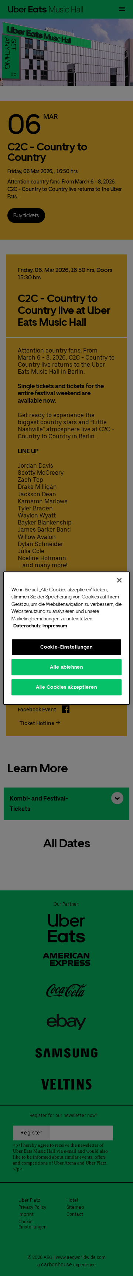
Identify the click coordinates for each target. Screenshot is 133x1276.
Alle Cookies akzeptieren (66, 687)
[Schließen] (119, 580)
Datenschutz (27, 626)
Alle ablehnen (66, 667)
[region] (66, 638)
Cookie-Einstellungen (66, 647)
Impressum (54, 626)
